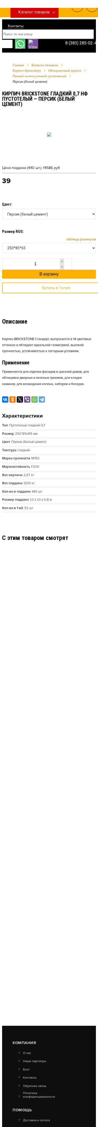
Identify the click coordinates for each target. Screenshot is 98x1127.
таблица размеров (81, 239)
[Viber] (27, 399)
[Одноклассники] (12, 399)
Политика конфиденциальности (39, 1095)
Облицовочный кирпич (64, 70)
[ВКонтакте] (5, 399)
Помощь (22, 1110)
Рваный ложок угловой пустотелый (39, 76)
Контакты (16, 26)
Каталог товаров (34, 12)
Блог (26, 1070)
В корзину (49, 274)
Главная (18, 65)
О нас (27, 1053)
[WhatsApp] (34, 399)
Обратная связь (34, 1086)
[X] (20, 399)
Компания (24, 1042)
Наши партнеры (34, 1061)
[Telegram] (42, 399)
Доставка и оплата (36, 1120)
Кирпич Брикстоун (27, 70)
